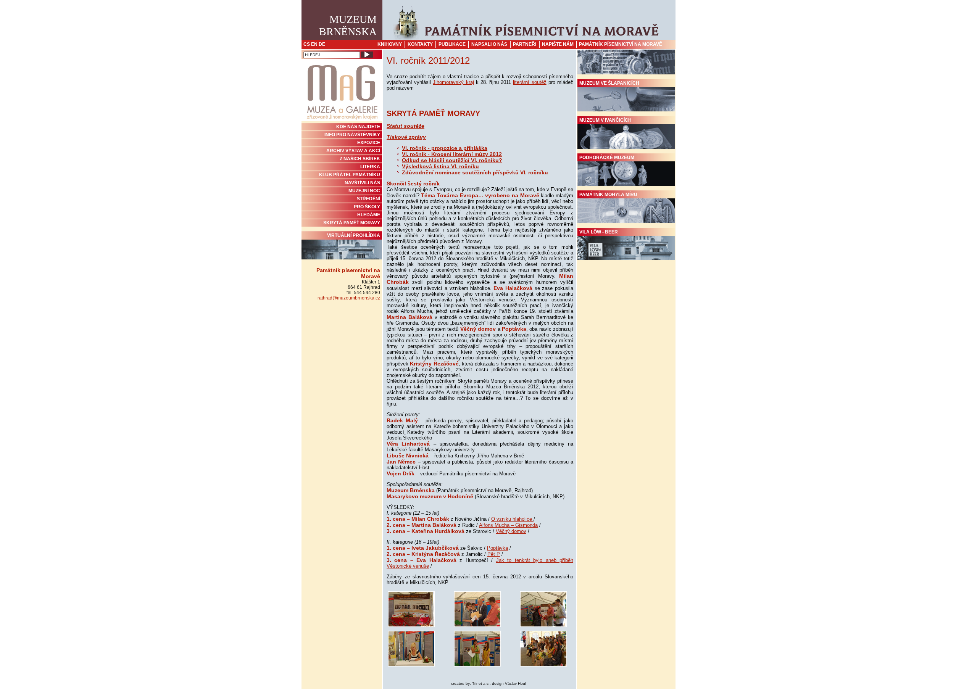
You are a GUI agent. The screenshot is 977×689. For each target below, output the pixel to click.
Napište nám (558, 44)
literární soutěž (529, 82)
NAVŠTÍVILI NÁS (362, 182)
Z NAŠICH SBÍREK (360, 158)
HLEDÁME (368, 214)
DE (322, 44)
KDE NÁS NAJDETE (358, 126)
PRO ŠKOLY (367, 206)
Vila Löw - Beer (598, 232)
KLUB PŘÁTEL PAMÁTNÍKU (349, 174)
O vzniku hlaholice (512, 519)
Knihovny (389, 44)
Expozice (368, 142)
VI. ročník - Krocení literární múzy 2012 (452, 154)
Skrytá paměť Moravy (351, 222)
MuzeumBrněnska (348, 25)
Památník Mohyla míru (608, 194)
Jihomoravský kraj (453, 82)
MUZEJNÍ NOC (364, 190)
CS (306, 44)
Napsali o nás (489, 44)
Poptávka (497, 548)
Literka (370, 166)
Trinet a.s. (481, 683)
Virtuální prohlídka (353, 235)
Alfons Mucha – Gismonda (508, 525)
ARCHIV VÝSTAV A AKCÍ (353, 150)
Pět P (493, 554)
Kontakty (420, 44)
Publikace (452, 44)
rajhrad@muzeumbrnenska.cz (349, 298)
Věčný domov (511, 531)
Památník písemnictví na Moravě (620, 44)
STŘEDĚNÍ (368, 198)
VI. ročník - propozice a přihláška (444, 148)
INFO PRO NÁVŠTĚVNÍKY (352, 134)
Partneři (524, 44)
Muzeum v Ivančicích (605, 120)
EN (314, 44)
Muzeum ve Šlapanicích (609, 83)
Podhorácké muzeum (606, 157)
